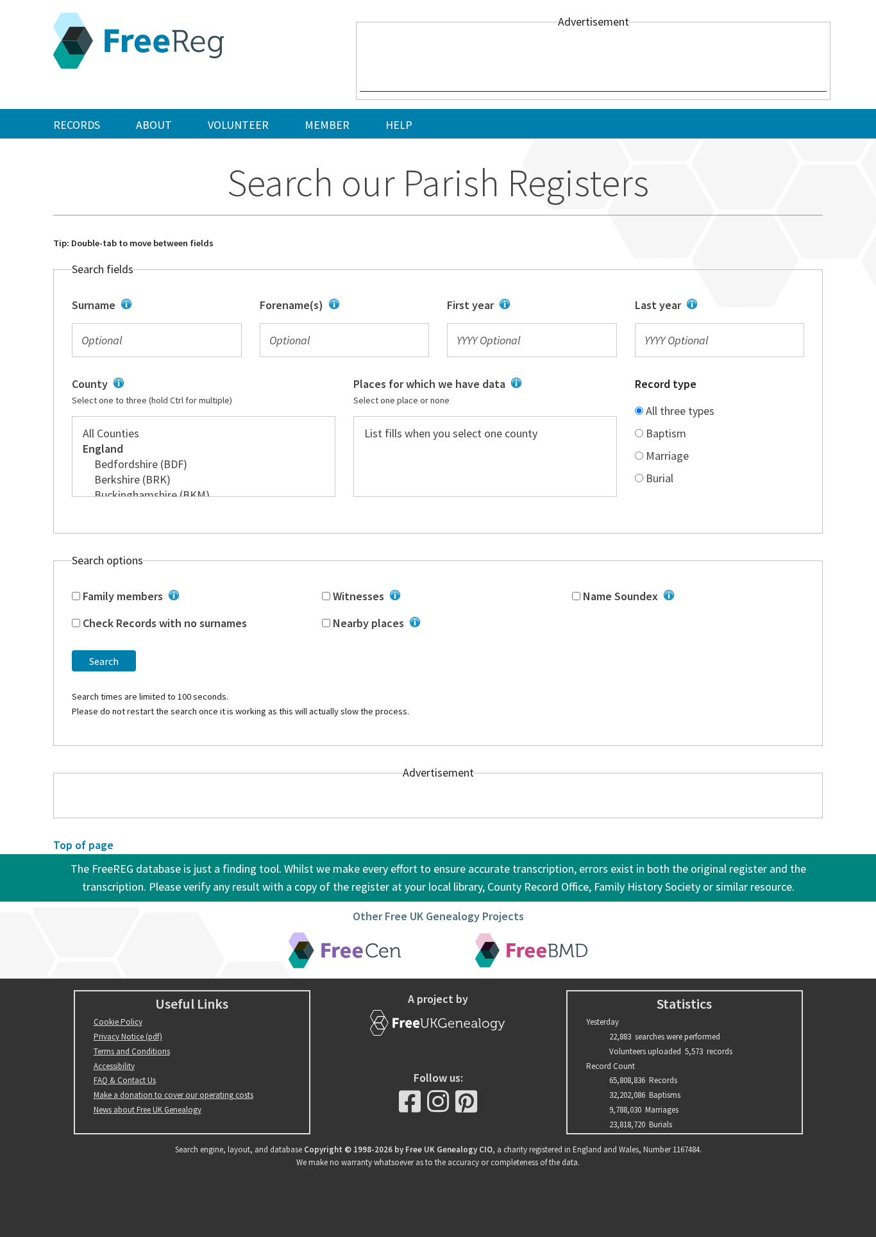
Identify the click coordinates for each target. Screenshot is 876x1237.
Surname (152, 306)
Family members (187, 597)
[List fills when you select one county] (485, 433)
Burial (658, 478)
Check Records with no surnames (163, 623)
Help (398, 124)
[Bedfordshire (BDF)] (203, 464)
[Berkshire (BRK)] (203, 479)
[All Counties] (203, 433)
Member (327, 124)
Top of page (83, 844)
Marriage (666, 455)
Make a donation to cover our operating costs (173, 1095)
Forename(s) (335, 306)
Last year (714, 306)
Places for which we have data (475, 391)
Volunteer (238, 124)
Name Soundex (687, 597)
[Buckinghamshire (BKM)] (203, 495)
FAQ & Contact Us (125, 1080)
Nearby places (437, 624)
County (189, 391)
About (154, 124)
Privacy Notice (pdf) (128, 1036)
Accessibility (114, 1066)
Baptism (664, 433)
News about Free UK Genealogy (147, 1109)
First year (527, 306)
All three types (678, 410)
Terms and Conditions (132, 1051)
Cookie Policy (118, 1021)
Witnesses (431, 597)
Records (76, 124)
